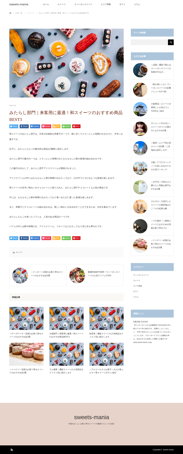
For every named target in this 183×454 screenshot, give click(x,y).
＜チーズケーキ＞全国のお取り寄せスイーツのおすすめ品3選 (26, 335)
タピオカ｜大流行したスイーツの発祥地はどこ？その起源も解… (161, 205)
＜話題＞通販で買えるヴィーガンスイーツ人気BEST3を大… (161, 68)
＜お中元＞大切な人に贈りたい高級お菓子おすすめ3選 (161, 185)
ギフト (122, 4)
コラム (137, 4)
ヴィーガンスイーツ (83, 4)
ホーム (46, 4)
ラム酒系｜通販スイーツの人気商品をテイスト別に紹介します (66, 371)
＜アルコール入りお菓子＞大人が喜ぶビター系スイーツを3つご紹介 (106, 371)
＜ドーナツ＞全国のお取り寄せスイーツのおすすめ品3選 (26, 371)
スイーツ (62, 4)
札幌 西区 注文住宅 (140, 322)
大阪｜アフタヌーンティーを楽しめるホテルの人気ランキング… (161, 166)
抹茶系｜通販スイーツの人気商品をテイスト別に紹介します (106, 335)
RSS (11, 449)
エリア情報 (106, 4)
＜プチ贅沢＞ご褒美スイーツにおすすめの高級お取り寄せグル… (161, 224)
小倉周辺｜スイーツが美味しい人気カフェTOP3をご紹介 (161, 107)
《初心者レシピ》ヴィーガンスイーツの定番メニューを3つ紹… (161, 88)
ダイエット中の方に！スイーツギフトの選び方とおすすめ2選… (161, 127)
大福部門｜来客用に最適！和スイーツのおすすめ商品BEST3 (66, 335)
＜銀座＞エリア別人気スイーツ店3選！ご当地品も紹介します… (161, 146)
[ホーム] (10, 10)
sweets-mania (18, 4)
